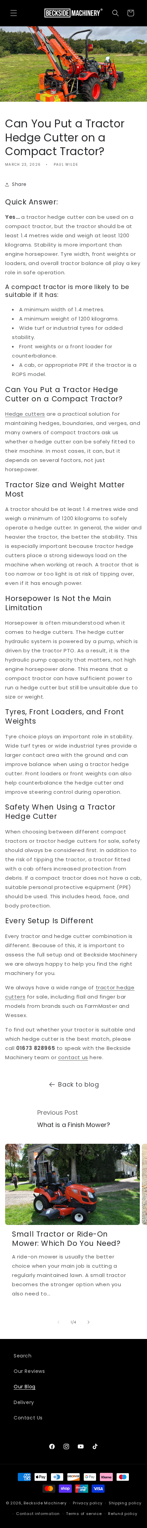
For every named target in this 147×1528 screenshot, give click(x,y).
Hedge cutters (25, 413)
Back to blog (78, 1084)
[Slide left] (58, 1322)
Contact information (37, 1513)
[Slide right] (88, 1322)
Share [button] (19, 184)
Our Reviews (29, 1371)
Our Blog (25, 1386)
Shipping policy (125, 1503)
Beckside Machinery (45, 1503)
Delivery (24, 1402)
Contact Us (28, 1417)
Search (23, 1355)
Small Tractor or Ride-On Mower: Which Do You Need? (66, 1238)
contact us (73, 1057)
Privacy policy (87, 1503)
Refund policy (122, 1513)
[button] (13, 13)
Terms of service (84, 1513)
